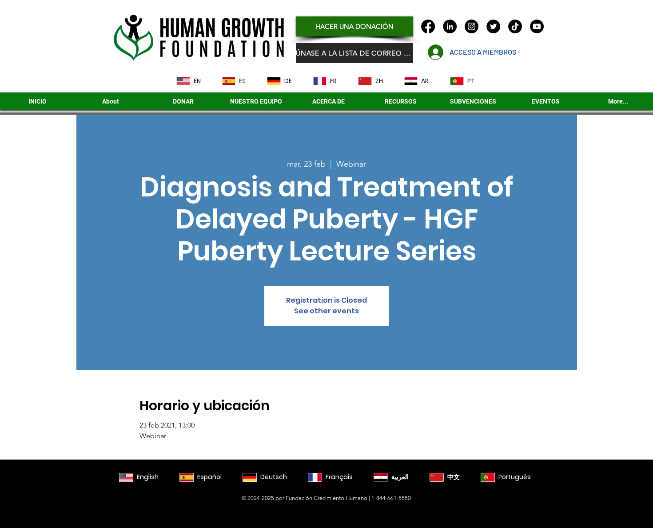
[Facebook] (428, 26)
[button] (473, 101)
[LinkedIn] (450, 26)
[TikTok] (515, 26)
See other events (326, 311)
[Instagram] (471, 26)
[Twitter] (493, 26)
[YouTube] (537, 26)
